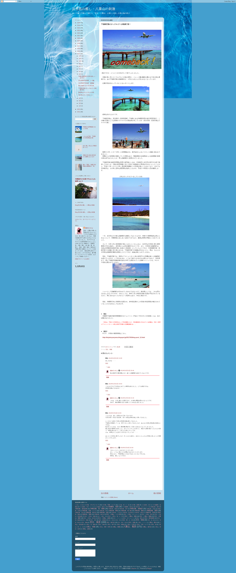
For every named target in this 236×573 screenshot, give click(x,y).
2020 (78, 38)
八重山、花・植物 (90, 524)
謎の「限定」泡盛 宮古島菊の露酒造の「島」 (89, 165)
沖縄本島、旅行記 (99, 514)
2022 (78, 33)
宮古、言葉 (111, 520)
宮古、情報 (109, 349)
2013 (78, 109)
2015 (78, 51)
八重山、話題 (86, 529)
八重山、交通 (130, 524)
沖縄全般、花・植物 (97, 509)
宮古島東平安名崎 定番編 (86, 83)
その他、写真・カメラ (108, 505)
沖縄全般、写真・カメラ (89, 510)
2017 (78, 46)
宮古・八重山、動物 (145, 516)
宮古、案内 (139, 518)
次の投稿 (104, 493)
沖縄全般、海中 (123, 508)
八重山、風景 (129, 526)
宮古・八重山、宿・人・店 (115, 516)
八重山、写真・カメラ (142, 524)
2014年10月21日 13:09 (115, 358)
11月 (80, 58)
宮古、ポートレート (128, 518)
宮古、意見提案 (149, 518)
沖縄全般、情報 (113, 510)
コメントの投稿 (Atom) (111, 497)
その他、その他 (79, 504)
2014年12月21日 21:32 (127, 398)
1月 (80, 106)
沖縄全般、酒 (103, 510)
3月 (80, 100)
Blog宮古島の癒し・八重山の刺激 (84, 205)
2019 (78, 40)
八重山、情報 (90, 527)
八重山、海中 (110, 524)
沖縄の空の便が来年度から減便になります (89, 155)
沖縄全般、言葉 (150, 508)
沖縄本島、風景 (86, 514)
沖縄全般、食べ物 (126, 510)
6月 (80, 71)
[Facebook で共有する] (130, 347)
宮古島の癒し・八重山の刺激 (93, 9)
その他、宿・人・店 (123, 505)
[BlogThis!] (127, 347)
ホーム (131, 493)
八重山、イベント (142, 522)
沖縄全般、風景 (152, 510)
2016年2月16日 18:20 (115, 413)
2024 (78, 28)
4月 (80, 98)
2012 (78, 112)
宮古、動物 (85, 522)
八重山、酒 (153, 524)
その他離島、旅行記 (127, 506)
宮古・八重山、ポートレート (132, 514)
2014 (78, 53)
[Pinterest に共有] (132, 347)
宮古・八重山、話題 (104, 518)
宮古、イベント (117, 518)
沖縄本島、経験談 (139, 512)
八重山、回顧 (101, 524)
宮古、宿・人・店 (127, 520)
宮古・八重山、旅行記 (90, 518)
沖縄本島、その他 (116, 512)
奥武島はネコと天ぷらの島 (86, 92)
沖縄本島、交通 (150, 512)
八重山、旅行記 (147, 527)
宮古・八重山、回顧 (89, 516)
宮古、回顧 (85, 520)
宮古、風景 (95, 522)
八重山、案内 (153, 522)
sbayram (133, 568)
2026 (78, 22)
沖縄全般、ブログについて (142, 506)
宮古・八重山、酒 (101, 516)
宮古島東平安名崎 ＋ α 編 (86, 80)
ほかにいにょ (114, 370)
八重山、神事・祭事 (104, 527)
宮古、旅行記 (111, 522)
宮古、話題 (132, 522)
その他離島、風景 (112, 507)
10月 (80, 61)
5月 (80, 74)
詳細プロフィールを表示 (82, 259)
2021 (78, 35)
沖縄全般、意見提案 (81, 508)
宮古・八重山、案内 (147, 514)
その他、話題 (135, 505)
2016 (78, 48)
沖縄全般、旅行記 (91, 512)
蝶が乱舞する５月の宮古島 (86, 85)
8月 (80, 66)
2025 (78, 25)
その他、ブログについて (92, 505)
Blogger (149, 568)
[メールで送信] (125, 347)
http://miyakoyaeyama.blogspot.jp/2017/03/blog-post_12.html (124, 337)
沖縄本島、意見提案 (128, 512)
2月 (80, 103)
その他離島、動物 (99, 506)
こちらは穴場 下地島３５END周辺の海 (89, 137)
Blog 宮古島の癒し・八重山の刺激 (85, 212)
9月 (80, 63)
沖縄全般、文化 (79, 512)
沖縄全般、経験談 (136, 509)
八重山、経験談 (120, 524)
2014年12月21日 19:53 (115, 383)
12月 (80, 56)
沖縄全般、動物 (139, 510)
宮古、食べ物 (151, 520)
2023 (78, 30)
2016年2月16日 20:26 (127, 447)
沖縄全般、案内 (155, 506)
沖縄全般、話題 (104, 512)
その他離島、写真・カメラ (86, 506)
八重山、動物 (116, 527)
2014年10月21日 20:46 (127, 370)
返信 (106, 363)
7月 (80, 69)
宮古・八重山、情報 (130, 516)
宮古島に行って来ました (85, 95)
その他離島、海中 (146, 504)
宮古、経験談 (102, 520)
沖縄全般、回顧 (112, 508)
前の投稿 (157, 493)
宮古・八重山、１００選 (113, 514)
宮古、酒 (118, 520)
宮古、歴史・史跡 (122, 522)
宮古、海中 (93, 520)
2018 (78, 43)
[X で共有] (129, 347)
